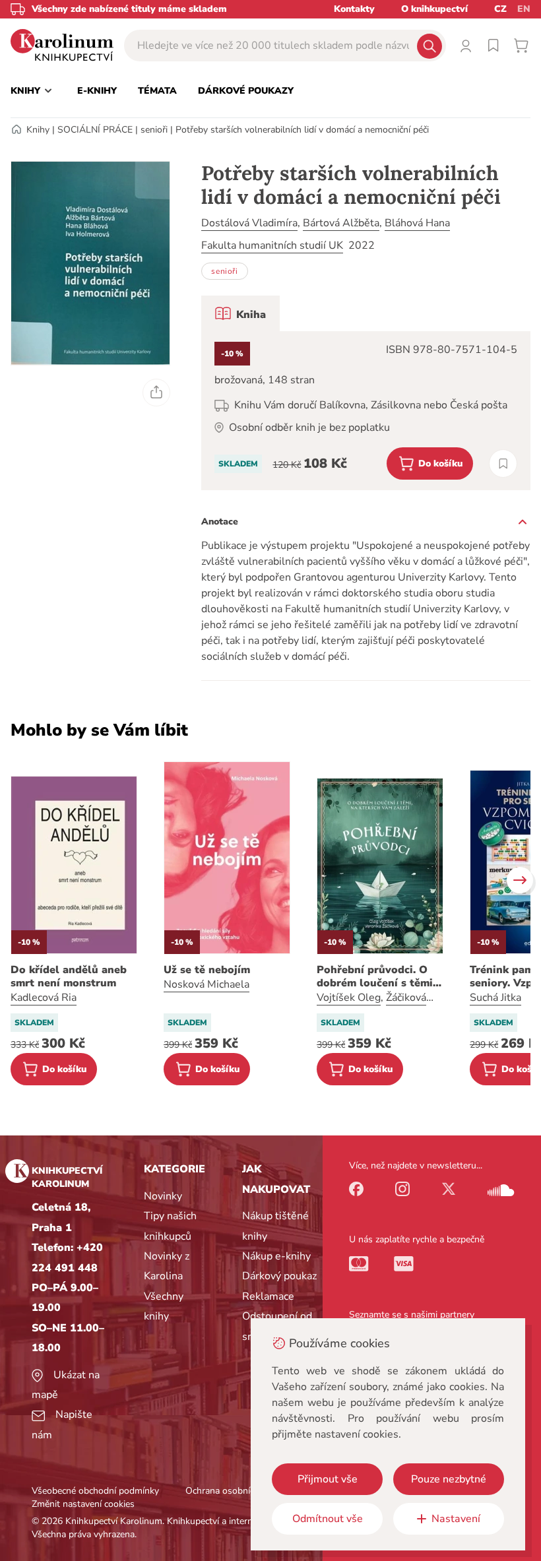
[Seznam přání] (493, 45)
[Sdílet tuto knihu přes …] (156, 392)
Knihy (37, 129)
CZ (500, 9)
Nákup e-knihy (276, 1256)
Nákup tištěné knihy (275, 1226)
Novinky (163, 1196)
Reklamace (268, 1296)
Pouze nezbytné (448, 1479)
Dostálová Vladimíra (249, 223)
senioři (154, 129)
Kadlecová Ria (44, 997)
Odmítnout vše (327, 1519)
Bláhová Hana (417, 223)
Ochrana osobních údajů (234, 1490)
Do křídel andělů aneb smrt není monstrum (69, 976)
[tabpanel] (365, 410)
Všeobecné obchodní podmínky (95, 1490)
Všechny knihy (163, 1306)
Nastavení (455, 1519)
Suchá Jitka (495, 997)
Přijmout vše (328, 1479)
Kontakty (354, 9)
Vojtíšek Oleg (349, 997)
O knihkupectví (434, 9)
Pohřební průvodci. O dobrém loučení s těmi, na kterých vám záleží (376, 976)
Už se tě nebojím (207, 969)
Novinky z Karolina (166, 1266)
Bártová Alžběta (341, 223)
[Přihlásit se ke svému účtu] (466, 45)
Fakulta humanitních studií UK (272, 245)
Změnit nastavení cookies (83, 1504)
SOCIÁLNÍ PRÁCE (95, 129)
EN (523, 9)
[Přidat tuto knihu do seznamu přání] (503, 463)
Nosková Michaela (206, 984)
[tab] (240, 313)
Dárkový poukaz (279, 1276)
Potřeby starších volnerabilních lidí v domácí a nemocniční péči (302, 129)
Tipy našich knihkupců (170, 1226)
